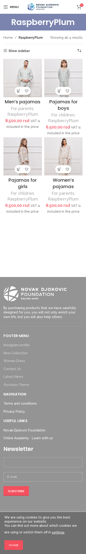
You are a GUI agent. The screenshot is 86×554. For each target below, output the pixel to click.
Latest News (13, 376)
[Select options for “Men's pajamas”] (19, 91)
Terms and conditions (20, 403)
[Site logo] (43, 6)
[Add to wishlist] (27, 91)
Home (8, 37)
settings (58, 532)
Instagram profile (16, 345)
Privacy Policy (14, 411)
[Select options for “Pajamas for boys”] (59, 91)
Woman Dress (14, 361)
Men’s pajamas (22, 102)
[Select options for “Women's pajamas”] (59, 169)
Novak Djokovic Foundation (24, 430)
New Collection (15, 353)
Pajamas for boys (63, 105)
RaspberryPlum (22, 114)
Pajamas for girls (22, 183)
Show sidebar (19, 51)
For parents (22, 108)
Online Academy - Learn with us (28, 438)
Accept (13, 545)
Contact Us (12, 369)
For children (63, 114)
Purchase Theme (16, 385)
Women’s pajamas (63, 183)
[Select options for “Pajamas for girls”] (19, 169)
